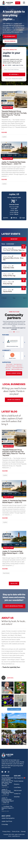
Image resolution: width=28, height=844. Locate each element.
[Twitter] (5, 772)
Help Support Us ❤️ (19, 778)
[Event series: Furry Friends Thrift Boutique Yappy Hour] (12, 248)
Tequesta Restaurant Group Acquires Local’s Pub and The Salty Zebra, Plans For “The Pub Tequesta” (14, 114)
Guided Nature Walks (8, 267)
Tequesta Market (7, 291)
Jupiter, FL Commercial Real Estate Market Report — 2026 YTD (12, 553)
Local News (17, 787)
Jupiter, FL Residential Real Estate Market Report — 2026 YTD (13, 163)
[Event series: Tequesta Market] (12, 289)
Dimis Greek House (18, 364)
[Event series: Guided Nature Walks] (12, 266)
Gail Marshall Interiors (10, 365)
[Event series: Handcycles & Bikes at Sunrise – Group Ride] (12, 256)
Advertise (16, 796)
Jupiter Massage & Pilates (17, 367)
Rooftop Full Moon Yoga (9, 275)
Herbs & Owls (19, 365)
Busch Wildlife (9, 364)
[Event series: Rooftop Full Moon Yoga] (12, 274)
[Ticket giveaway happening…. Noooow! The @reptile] (20, 688)
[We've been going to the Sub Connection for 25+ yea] (8, 688)
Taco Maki (8, 369)
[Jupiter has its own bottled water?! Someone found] (20, 700)
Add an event (14, 239)
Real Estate (6, 573)
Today (14, 298)
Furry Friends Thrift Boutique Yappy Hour (14, 250)
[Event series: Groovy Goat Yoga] (13, 282)
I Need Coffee (8, 367)
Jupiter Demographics (8, 818)
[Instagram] (8, 772)
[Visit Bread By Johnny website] (12, 355)
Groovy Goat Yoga (7, 283)
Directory (16, 784)
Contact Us (17, 793)
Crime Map (5, 824)
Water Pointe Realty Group (16, 369)
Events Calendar (18, 781)
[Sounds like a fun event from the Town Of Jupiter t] (8, 700)
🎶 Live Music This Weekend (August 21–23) (8, 808)
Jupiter (4, 137)
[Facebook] (2, 772)
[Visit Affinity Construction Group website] (12, 341)
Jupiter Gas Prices (7, 821)
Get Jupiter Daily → (14, 74)
